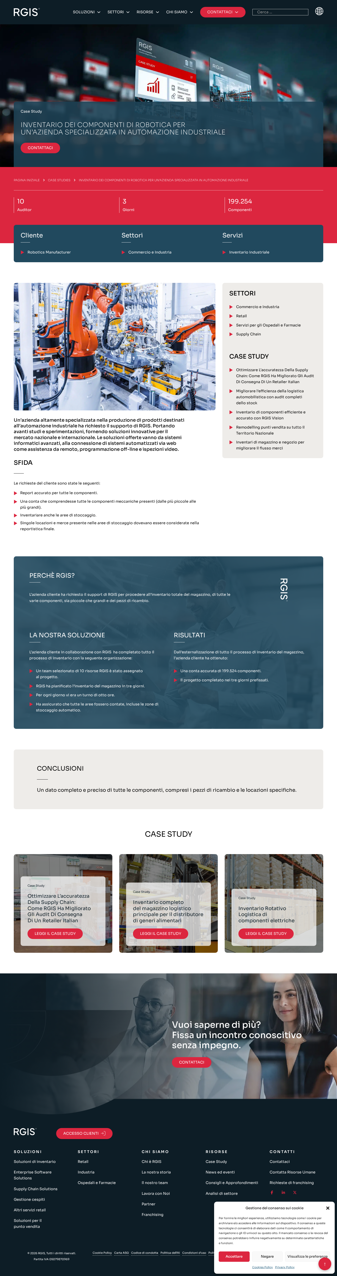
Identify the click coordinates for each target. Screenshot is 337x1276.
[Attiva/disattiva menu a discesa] (99, 12)
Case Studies (59, 180)
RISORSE (145, 12)
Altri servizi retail (30, 1210)
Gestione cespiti (29, 1199)
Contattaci (280, 1161)
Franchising (152, 1214)
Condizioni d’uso (194, 1252)
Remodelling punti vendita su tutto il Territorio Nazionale (270, 430)
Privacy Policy (285, 1267)
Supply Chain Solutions (36, 1189)
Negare (267, 1256)
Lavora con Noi (156, 1193)
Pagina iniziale (27, 180)
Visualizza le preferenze (307, 1256)
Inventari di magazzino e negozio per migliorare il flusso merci (270, 445)
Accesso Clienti (81, 1133)
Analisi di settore (222, 1193)
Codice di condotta (144, 1252)
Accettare (234, 1256)
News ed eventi (220, 1172)
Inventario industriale (249, 252)
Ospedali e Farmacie (97, 1182)
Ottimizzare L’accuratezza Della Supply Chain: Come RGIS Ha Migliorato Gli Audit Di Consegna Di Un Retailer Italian (275, 376)
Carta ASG (121, 1252)
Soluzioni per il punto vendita (28, 1223)
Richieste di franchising (292, 1182)
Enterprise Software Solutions (33, 1175)
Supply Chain (248, 334)
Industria (86, 1172)
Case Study (216, 1161)
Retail (241, 316)
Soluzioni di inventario (35, 1161)
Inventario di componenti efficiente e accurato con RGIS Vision (271, 415)
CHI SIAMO (176, 12)
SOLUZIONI (84, 12)
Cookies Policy (262, 1267)
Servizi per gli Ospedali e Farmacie (268, 325)
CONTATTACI (40, 147)
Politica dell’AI (170, 1252)
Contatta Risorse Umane (292, 1172)
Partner (148, 1204)
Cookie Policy (102, 1252)
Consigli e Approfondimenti (232, 1182)
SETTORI (116, 12)
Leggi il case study (55, 933)
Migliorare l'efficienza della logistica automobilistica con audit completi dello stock (270, 397)
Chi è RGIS (151, 1161)
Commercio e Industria (257, 306)
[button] (328, 1208)
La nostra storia (156, 1172)
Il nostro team (155, 1182)
